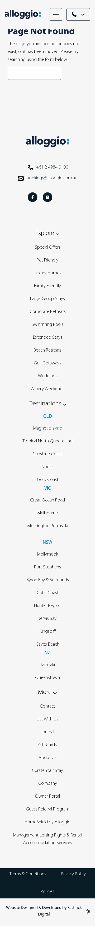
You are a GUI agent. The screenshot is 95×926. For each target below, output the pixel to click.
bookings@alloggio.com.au (51, 178)
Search (75, 73)
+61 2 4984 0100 (52, 167)
